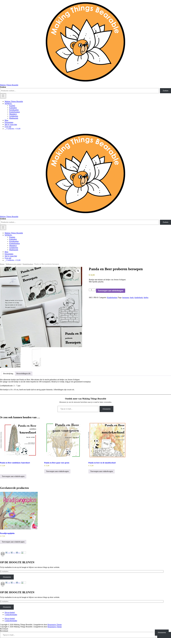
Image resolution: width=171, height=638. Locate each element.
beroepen (125, 297)
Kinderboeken (14, 112)
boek (132, 297)
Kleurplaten (9, 122)
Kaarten (12, 106)
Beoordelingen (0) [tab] (23, 374)
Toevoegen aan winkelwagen (110, 291)
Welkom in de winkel (13, 264)
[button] (78, 271)
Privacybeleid (10, 612)
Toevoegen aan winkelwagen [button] (13, 476)
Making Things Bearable (9, 85)
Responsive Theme (55, 625)
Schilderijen (13, 116)
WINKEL (8, 104)
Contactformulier (11, 615)
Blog (6, 120)
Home (2, 264)
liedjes (146, 297)
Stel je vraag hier (11, 124)
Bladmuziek (13, 118)
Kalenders (13, 108)
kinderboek (138, 297)
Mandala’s (13, 114)
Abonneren (106, 409)
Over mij (8, 127)
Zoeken (3, 87)
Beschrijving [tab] (8, 374)
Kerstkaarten (14, 110)
